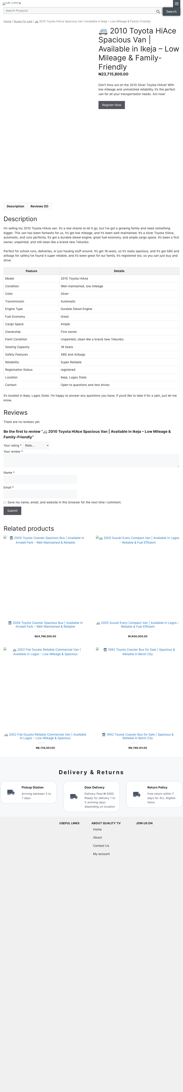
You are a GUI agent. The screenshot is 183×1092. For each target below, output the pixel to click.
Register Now (111, 105)
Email (9, 487)
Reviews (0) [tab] (39, 206)
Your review (13, 451)
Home (7, 21)
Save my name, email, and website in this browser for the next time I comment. (65, 502)
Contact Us (101, 845)
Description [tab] (15, 206)
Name (9, 472)
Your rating (13, 445)
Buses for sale (23, 21)
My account (101, 854)
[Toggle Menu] (176, 3)
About (97, 837)
